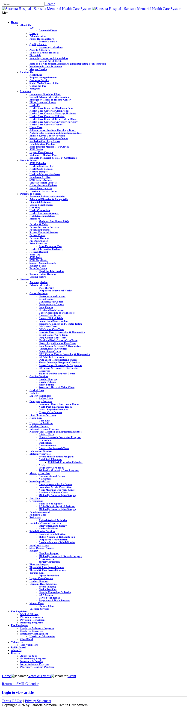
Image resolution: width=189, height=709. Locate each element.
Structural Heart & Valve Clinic (56, 387)
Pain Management (40, 511)
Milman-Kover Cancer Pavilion (47, 135)
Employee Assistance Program (37, 628)
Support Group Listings (43, 262)
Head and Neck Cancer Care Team (58, 340)
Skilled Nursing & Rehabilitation (57, 536)
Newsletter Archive (40, 177)
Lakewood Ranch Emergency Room (59, 404)
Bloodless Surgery (49, 553)
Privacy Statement (38, 701)
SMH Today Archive (41, 179)
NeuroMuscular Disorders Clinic (56, 489)
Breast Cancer (47, 298)
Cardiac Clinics (47, 381)
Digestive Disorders (40, 395)
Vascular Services (39, 608)
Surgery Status (38, 265)
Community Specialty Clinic (45, 94)
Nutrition (35, 498)
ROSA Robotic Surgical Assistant (57, 506)
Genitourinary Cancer (51, 304)
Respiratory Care (39, 545)
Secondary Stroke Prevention (55, 487)
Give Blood (26, 639)
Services (24, 279)
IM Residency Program (33, 658)
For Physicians (19, 611)
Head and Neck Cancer (52, 310)
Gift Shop (35, 207)
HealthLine (36, 74)
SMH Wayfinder (39, 260)
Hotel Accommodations (42, 215)
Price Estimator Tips (50, 246)
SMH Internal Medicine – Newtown (49, 146)
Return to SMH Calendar (20, 684)
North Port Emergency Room (55, 406)
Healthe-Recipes (38, 171)
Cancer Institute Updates (43, 185)
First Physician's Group (43, 415)
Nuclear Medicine (48, 528)
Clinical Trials (46, 434)
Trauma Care (37, 572)
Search (50, 4)
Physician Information (51, 271)
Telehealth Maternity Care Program (59, 470)
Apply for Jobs (28, 655)
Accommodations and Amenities (47, 196)
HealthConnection (40, 210)
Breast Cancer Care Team (53, 334)
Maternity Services (40, 453)
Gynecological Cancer (51, 301)
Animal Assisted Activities (53, 348)
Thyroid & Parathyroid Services (47, 570)
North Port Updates (41, 188)
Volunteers (17, 642)
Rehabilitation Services (42, 531)
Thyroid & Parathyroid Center (47, 567)
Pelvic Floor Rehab (49, 597)
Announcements (47, 445)
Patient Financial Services (44, 232)
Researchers (45, 440)
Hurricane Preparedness (43, 191)
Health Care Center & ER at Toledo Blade (53, 119)
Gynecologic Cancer (50, 351)
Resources (44, 370)
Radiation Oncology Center (45, 141)
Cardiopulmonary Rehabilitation (57, 542)
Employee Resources (31, 630)
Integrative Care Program (44, 428)
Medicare (35, 218)
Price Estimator (38, 243)
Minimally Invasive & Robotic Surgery (60, 556)
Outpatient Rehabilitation (53, 539)
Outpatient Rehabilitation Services (58, 359)
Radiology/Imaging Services (45, 523)
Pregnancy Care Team (51, 467)
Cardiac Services (39, 376)
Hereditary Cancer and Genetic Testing (61, 323)
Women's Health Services (43, 583)
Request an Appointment (43, 77)
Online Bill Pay (38, 85)
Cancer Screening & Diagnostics (56, 312)
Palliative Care (38, 514)
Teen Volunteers (29, 644)
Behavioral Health (40, 285)
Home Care (36, 127)
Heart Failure (46, 384)
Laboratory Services (41, 451)
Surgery (34, 550)
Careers (15, 653)
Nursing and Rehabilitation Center (49, 138)
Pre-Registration (39, 240)
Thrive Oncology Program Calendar (59, 362)
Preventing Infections (50, 47)
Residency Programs (31, 622)
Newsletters (45, 478)
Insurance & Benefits (31, 661)
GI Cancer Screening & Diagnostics (58, 368)
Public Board (18, 647)
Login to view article (18, 692)
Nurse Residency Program (34, 664)
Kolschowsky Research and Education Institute (56, 132)
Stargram (35, 88)
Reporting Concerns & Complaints (49, 58)
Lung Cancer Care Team (52, 337)
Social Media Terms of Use (44, 83)
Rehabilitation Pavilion (42, 143)
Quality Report (38, 44)
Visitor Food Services (41, 204)
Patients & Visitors (30, 193)
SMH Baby (36, 257)
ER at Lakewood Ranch (43, 102)
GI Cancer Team (48, 326)
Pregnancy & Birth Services (54, 600)
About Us (25, 25)
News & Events (28, 160)
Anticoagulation (38, 282)
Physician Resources (31, 617)
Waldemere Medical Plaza (44, 155)
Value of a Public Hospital (44, 52)
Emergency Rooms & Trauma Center (50, 99)
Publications (45, 442)
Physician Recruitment (32, 619)
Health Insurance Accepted (44, 213)
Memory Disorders (40, 473)
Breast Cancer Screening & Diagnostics (60, 365)
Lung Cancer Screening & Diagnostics (60, 345)
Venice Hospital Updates (43, 182)
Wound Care (37, 603)
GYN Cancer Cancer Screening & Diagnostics (64, 354)
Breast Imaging (47, 586)
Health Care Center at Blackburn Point (52, 108)
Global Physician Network (53, 409)
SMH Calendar (38, 163)
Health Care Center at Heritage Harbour (53, 113)
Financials (35, 55)
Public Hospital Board (42, 38)
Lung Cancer (46, 307)
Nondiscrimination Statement (46, 66)
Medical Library (29, 614)
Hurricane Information (42, 636)
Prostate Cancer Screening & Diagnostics (62, 332)
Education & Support (50, 503)
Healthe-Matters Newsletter (45, 174)
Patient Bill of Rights (50, 60)
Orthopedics (36, 500)
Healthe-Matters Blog (42, 166)
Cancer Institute (38, 293)
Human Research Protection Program (60, 437)
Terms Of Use (12, 701)
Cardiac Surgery (48, 379)
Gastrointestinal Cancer (52, 296)
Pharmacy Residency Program (37, 666)
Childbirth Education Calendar (65, 462)
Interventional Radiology (53, 525)
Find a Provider (47, 589)
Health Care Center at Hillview (47, 116)
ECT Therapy (46, 287)
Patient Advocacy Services (44, 226)
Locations (25, 91)
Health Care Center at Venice (46, 124)
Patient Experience (40, 229)
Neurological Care (40, 481)
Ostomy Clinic (47, 606)
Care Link (44, 420)
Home (14, 22)
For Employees (19, 625)
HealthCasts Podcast (41, 168)
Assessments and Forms (52, 476)
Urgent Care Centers (41, 152)
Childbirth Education (50, 459)
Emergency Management (34, 633)
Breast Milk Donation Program (56, 456)
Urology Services (39, 581)
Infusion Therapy (39, 426)
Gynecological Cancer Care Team (57, 343)
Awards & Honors (40, 49)
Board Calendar (48, 41)
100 (32, 27)
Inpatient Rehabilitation (52, 534)
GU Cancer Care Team (51, 329)
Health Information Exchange (46, 249)
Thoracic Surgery (39, 564)
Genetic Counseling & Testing (55, 592)
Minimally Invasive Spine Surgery (57, 495)
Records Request (39, 251)
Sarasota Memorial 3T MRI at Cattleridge (53, 157)
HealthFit (35, 105)
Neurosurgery (46, 559)
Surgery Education (49, 561)
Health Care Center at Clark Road (49, 110)
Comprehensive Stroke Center (55, 484)
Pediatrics (35, 517)
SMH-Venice (36, 149)
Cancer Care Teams (50, 315)
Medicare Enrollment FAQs (54, 221)
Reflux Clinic (46, 398)
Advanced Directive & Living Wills (49, 199)
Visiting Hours (38, 276)
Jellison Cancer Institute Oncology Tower (53, 130)
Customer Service (39, 80)
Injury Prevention (49, 575)
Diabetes (34, 393)
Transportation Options (43, 274)
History (34, 33)
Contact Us (26, 72)
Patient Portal (37, 235)
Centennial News (48, 30)
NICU (42, 464)
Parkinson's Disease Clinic (53, 492)
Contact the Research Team (54, 448)
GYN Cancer (46, 594)
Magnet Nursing (38, 69)
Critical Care (37, 390)
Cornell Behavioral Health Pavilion (49, 96)
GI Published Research (51, 357)
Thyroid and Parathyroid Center (57, 373)
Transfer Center (38, 268)
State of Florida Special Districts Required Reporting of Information (68, 63)
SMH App (35, 254)
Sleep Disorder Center (42, 547)
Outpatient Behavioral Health (55, 290)
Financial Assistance (41, 202)
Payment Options (39, 238)
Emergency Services (41, 401)
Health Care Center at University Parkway (54, 121)
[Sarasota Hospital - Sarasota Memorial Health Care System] (46, 9)
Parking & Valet (39, 224)
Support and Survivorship (53, 321)
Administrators (38, 36)
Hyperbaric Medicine (41, 423)
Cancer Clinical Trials (51, 318)
